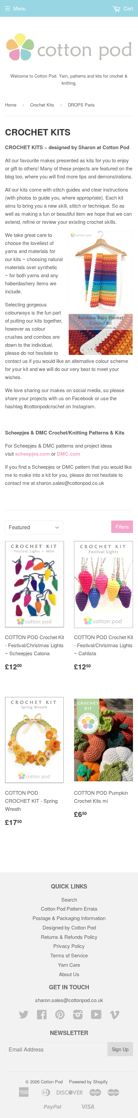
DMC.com (68, 453)
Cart (127, 8)
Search (69, 899)
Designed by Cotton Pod (69, 927)
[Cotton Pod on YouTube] (96, 1016)
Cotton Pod (52, 1081)
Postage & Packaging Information (69, 917)
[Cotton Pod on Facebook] (42, 1016)
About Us (69, 974)
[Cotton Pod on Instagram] (78, 1016)
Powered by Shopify (88, 1081)
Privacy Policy (69, 945)
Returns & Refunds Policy (69, 936)
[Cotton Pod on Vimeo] (115, 1016)
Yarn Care (69, 964)
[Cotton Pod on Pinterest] (60, 1016)
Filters (122, 526)
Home (10, 104)
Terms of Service (69, 955)
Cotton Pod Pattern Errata (69, 908)
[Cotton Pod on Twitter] (24, 1016)
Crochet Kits (42, 104)
